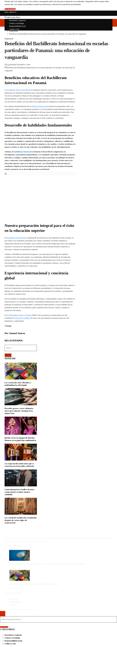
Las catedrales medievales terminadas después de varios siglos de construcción (21, 520)
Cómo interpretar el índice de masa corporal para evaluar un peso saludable (19, 492)
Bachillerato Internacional (38, 106)
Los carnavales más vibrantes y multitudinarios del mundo (33, 584)
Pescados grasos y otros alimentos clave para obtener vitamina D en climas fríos (19, 410)
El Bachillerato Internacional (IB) (17, 90)
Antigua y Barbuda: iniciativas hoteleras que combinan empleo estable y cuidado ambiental (47, 564)
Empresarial (9, 39)
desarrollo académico (23, 318)
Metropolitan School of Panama (20, 315)
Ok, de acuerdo (10, 9)
